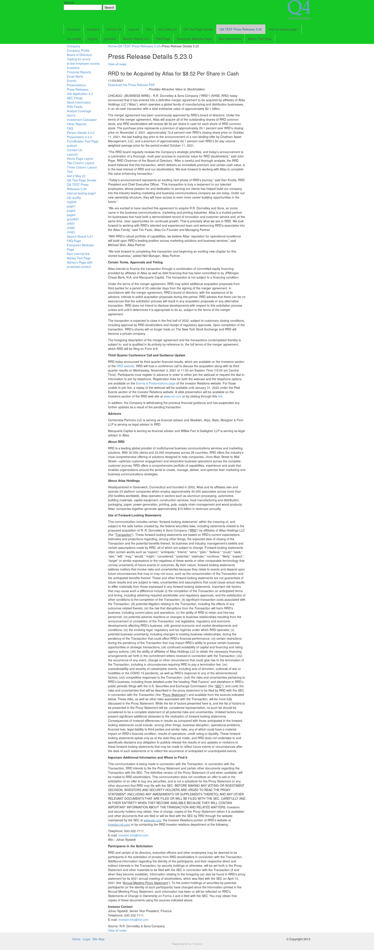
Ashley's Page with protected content (79, 264)
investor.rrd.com (119, 824)
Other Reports (76, 124)
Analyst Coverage (79, 111)
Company (73, 29)
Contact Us (113, 29)
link (220, 396)
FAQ (70, 128)
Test (149, 29)
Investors (93, 29)
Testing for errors (78, 59)
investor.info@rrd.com (133, 835)
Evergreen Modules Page (194, 39)
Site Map (98, 939)
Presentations (76, 85)
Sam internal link (229, 39)
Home (112, 46)
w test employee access (83, 63)
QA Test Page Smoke (198, 29)
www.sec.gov (152, 820)
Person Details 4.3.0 (81, 132)
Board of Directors (79, 55)
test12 (71, 115)
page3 (71, 215)
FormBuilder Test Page (82, 141)
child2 (71, 228)
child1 (71, 223)
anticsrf (72, 145)
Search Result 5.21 (136, 39)
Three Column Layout (82, 167)
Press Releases (77, 89)
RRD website (125, 366)
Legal (86, 939)
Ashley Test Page (260, 39)
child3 (71, 232)
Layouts (133, 29)
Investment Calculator (82, 119)
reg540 (92, 39)
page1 (71, 206)
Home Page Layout (80, 158)
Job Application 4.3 (80, 93)
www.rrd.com (172, 396)
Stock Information (79, 102)
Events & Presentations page (156, 383)
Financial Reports (79, 72)
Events (71, 80)
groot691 (110, 39)
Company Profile (78, 50)
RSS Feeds (74, 106)
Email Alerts (75, 76)
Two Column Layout (80, 163)
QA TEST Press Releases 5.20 (241, 29)
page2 (71, 210)
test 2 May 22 (167, 29)
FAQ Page (163, 39)
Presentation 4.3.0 (79, 137)
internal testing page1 (283, 29)
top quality (74, 39)
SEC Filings (75, 98)
